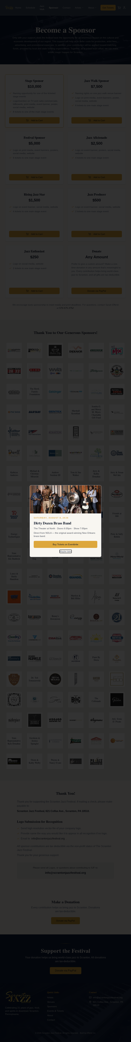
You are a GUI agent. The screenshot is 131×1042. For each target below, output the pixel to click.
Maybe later (66, 551)
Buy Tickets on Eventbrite (65, 544)
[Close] (97, 489)
